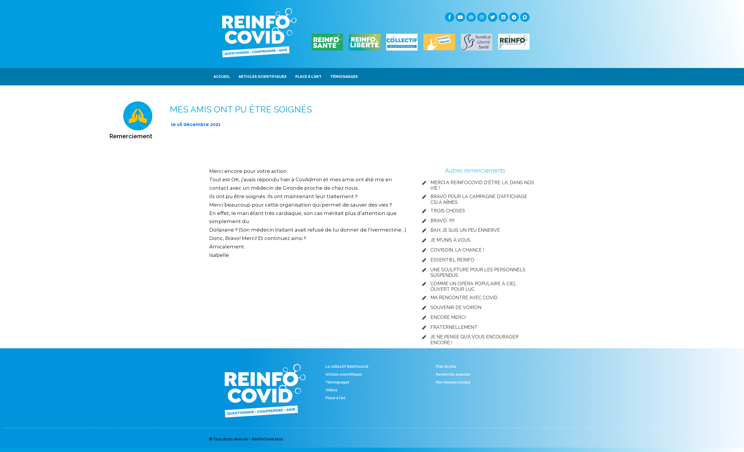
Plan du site (446, 367)
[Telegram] (514, 17)
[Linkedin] (503, 17)
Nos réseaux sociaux (453, 382)
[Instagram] (482, 17)
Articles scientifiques (344, 374)
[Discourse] (525, 17)
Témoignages (337, 382)
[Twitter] (492, 17)
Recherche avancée (453, 374)
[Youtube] (460, 17)
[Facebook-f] (449, 17)
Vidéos (331, 390)
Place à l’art (336, 398)
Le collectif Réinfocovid (347, 367)
